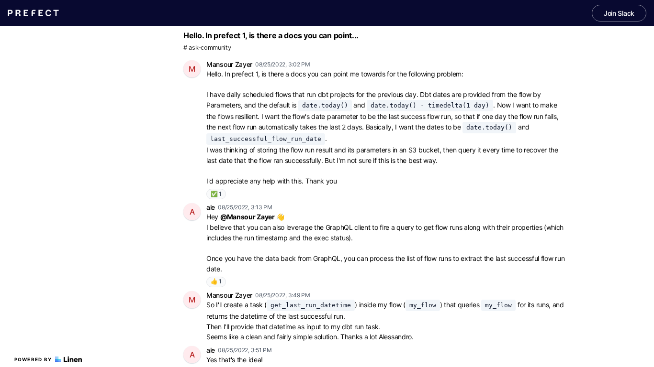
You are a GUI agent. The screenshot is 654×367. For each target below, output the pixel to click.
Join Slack (619, 13)
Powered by (33, 359)
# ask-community (207, 47)
